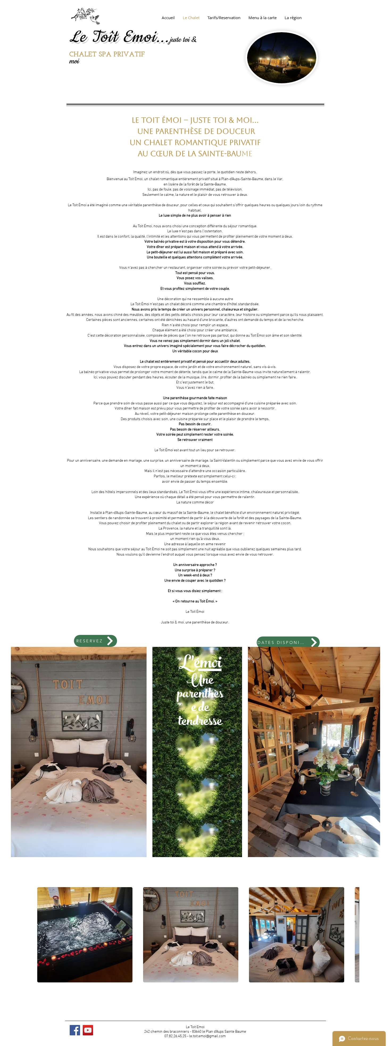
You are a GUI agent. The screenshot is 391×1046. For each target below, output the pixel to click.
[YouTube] (88, 1030)
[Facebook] (75, 1030)
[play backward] (42, 935)
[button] (85, 935)
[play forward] (352, 935)
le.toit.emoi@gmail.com (207, 1036)
